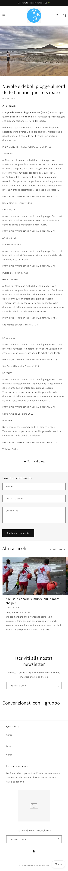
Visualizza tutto (58, 549)
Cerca (9, 734)
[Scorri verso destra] (40, 642)
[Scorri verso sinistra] (27, 642)
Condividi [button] (10, 105)
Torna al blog (36, 461)
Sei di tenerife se (30, 865)
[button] (3, 15)
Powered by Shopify (42, 865)
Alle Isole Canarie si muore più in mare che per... (32, 601)
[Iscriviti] (58, 685)
